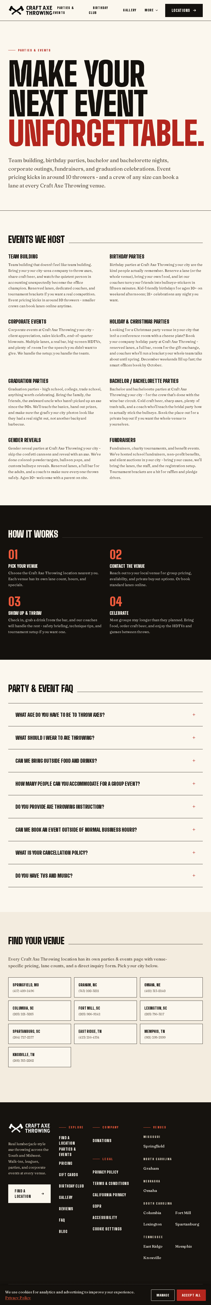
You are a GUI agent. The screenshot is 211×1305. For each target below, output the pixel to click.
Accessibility (105, 1217)
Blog (63, 1231)
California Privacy (109, 1195)
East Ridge (152, 1246)
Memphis (183, 1246)
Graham (151, 1168)
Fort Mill (183, 1212)
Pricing (66, 1163)
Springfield (153, 1146)
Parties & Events (63, 10)
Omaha (150, 1190)
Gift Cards (68, 1175)
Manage (162, 1295)
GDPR (97, 1206)
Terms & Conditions (111, 1183)
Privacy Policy (105, 1172)
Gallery (129, 10)
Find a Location (23, 1194)
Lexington (152, 1224)
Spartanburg (187, 1224)
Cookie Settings (107, 1229)
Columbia (152, 1212)
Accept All (191, 1295)
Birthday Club (98, 10)
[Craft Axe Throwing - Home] (30, 10)
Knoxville (152, 1257)
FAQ (62, 1220)
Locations (181, 10)
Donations (102, 1140)
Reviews (66, 1209)
